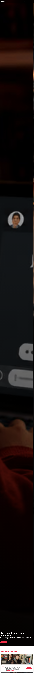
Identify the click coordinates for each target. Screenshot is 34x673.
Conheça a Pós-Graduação (5, 642)
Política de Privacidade (10, 670)
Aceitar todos (29, 668)
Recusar (23, 668)
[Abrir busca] (29, 1)
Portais (25, 1)
